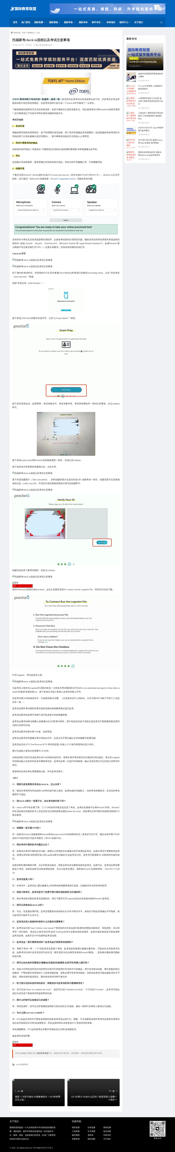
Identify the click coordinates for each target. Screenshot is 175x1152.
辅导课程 (76, 1135)
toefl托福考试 (22, 1064)
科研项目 (111, 22)
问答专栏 (107, 1135)
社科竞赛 (91, 1127)
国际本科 (83, 22)
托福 (25, 109)
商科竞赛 (107, 1127)
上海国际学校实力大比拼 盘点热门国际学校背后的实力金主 (150, 101)
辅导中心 (123, 22)
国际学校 (68, 22)
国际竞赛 (38, 22)
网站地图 (91, 1139)
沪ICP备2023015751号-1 (43, 1148)
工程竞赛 (76, 1131)
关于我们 (138, 22)
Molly (23, 1053)
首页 (15, 22)
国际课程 (53, 22)
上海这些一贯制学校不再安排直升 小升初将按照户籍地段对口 (150, 116)
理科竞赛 (76, 1127)
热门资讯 (25, 22)
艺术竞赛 (91, 1131)
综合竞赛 (107, 1131)
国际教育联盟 (42, 1053)
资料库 (90, 1135)
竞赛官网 (76, 1139)
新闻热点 (31, 33)
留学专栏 (96, 22)
